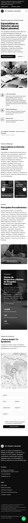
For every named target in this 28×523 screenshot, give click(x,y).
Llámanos (20, 56)
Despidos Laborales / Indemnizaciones (7, 186)
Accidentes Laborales (19, 185)
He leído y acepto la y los (15, 422)
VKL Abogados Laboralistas (12, 11)
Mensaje (5, 414)
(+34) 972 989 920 (5, 474)
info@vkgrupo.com (6, 476)
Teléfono (17, 401)
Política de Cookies (6, 487)
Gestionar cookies (15, 6)
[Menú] (26, 11)
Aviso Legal (4, 485)
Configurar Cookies (6, 494)
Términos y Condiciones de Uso (14, 423)
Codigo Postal (7, 407)
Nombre (5, 395)
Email (4, 401)
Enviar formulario (14, 426)
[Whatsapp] (24, 519)
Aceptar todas (4, 6)
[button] (24, 189)
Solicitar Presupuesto (7, 56)
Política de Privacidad (19, 421)
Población (17, 407)
